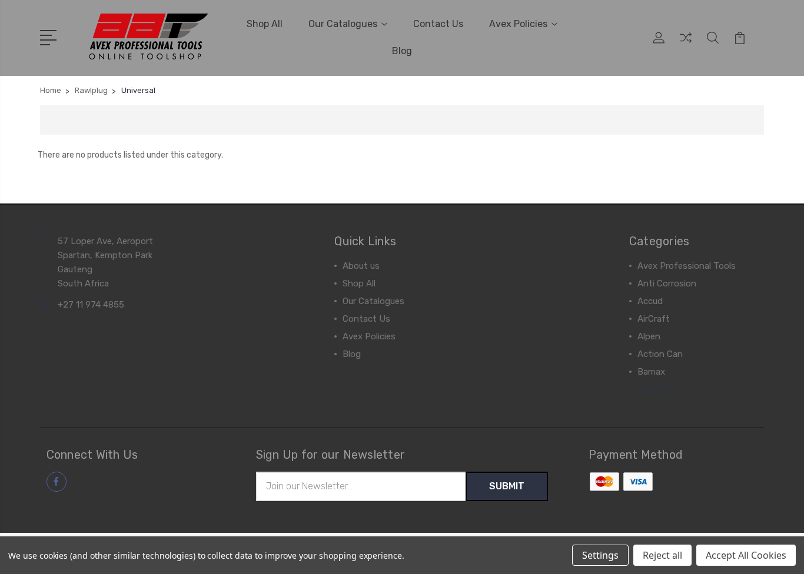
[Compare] (685, 44)
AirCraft (653, 318)
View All (653, 389)
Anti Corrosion (666, 283)
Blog (402, 50)
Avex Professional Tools (686, 266)
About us (361, 266)
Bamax (651, 371)
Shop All (265, 23)
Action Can (660, 354)
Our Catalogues (342, 23)
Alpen (648, 336)
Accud (650, 301)
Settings (600, 555)
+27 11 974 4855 (91, 304)
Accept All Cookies (746, 555)
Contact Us (438, 23)
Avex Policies (518, 23)
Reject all (662, 555)
